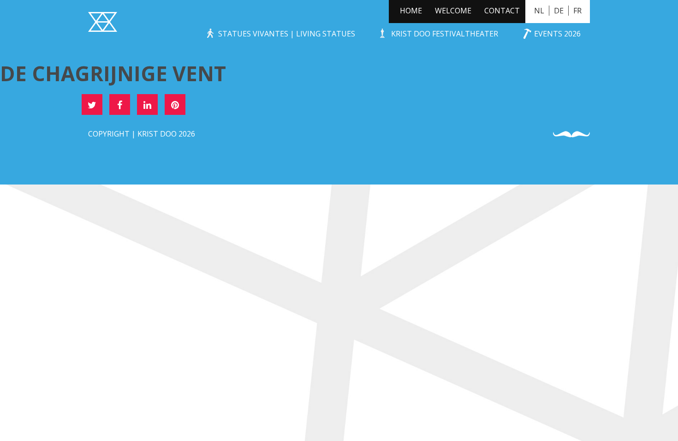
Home (411, 11)
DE (559, 11)
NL (539, 11)
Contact (502, 11)
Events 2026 (557, 34)
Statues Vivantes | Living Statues (286, 34)
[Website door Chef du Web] (571, 134)
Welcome (453, 11)
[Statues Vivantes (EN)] (102, 23)
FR (577, 11)
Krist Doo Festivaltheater (444, 34)
